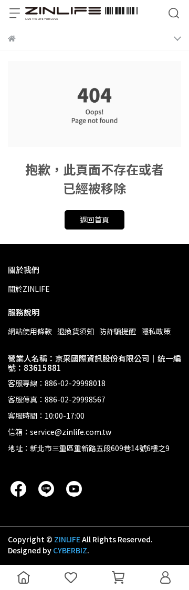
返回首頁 (94, 219)
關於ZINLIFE (29, 288)
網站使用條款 (30, 331)
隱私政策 (156, 331)
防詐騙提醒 (117, 331)
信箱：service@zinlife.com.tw (59, 432)
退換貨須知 (75, 331)
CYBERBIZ (70, 550)
